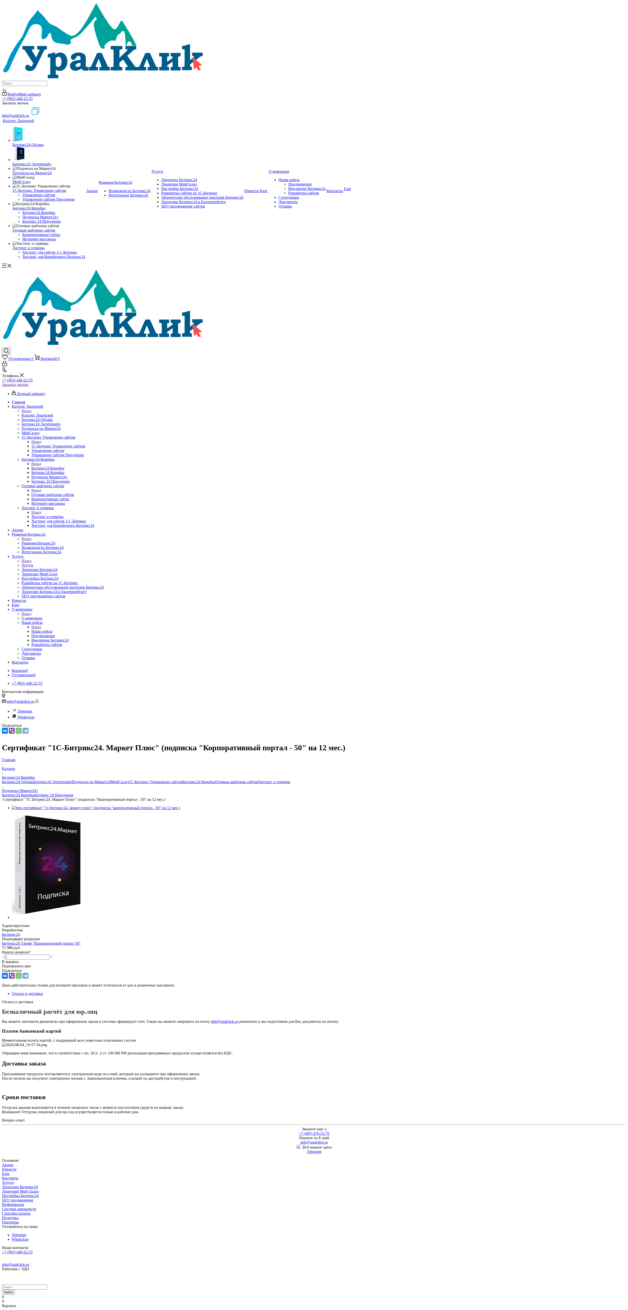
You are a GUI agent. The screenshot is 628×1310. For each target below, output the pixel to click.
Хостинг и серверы (47, 517)
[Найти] (4, 89)
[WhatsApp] (19, 731)
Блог (6, 1174)
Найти (8, 1292)
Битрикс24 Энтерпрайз (52, 782)
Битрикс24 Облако (17, 782)
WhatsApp (26, 717)
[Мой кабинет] (4, 365)
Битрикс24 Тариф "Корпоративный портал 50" (41, 943)
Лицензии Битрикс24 (20, 1187)
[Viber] (12, 731)
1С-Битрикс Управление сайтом (58, 446)
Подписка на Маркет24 (91, 782)
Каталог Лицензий (37, 415)
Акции (7, 1165)
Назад (26, 411)
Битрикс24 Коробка (47, 468)
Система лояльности (19, 1209)
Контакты (10, 1178)
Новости (9, 1169)
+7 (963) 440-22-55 (17, 99)
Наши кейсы (41, 631)
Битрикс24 (11, 934)
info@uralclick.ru (15, 115)
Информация (13, 1204)
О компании (32, 618)
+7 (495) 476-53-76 (314, 1133)
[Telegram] (25, 731)
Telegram (25, 711)
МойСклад (120, 782)
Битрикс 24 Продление (54, 795)
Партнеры (10, 1222)
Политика (10, 1218)
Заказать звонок (15, 385)
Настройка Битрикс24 (20, 1196)
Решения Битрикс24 (38, 543)
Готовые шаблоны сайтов (52, 495)
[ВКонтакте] (5, 731)
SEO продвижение (17, 1200)
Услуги (27, 565)
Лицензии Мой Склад (20, 1191)
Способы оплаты (16, 1213)
